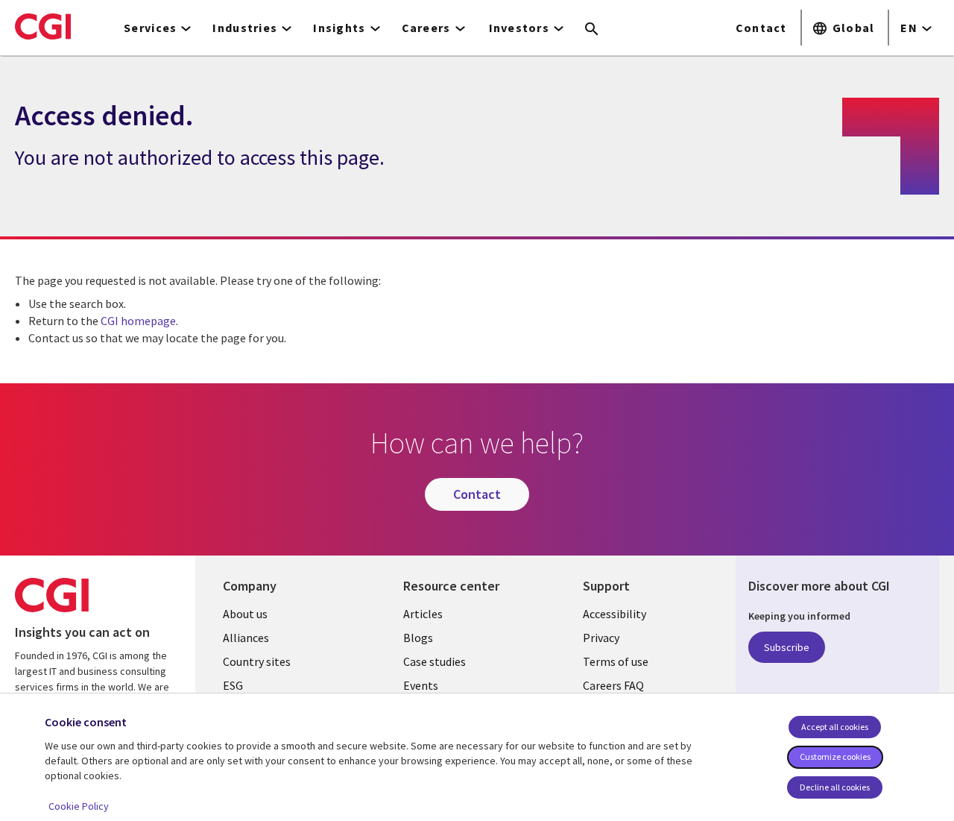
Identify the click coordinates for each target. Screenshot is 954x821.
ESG (233, 685)
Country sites (257, 661)
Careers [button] (426, 27)
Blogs (418, 637)
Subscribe (786, 647)
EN (908, 27)
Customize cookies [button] (835, 756)
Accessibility (614, 613)
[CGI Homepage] (43, 26)
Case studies (434, 661)
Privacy (601, 637)
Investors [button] (519, 27)
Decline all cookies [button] (835, 787)
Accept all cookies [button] (834, 726)
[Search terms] (591, 29)
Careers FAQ (613, 685)
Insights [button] (339, 27)
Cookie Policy (78, 806)
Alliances (246, 637)
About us (245, 613)
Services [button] (150, 27)
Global (854, 27)
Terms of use (615, 661)
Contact (761, 27)
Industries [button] (244, 27)
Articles (423, 613)
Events (420, 685)
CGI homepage (138, 320)
